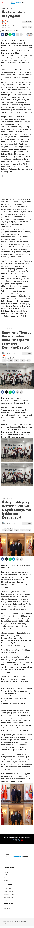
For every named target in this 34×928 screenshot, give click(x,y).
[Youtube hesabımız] (22, 840)
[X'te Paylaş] (6, 34)
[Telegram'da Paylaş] (13, 34)
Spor (30, 27)
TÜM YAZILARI (27, 22)
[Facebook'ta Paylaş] (2, 34)
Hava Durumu (8, 889)
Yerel (28, 360)
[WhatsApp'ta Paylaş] (10, 34)
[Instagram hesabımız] (19, 840)
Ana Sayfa (7, 908)
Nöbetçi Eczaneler (9, 894)
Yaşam (23, 360)
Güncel (10, 360)
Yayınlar (6, 900)
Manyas (6, 881)
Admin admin (11, 22)
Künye (6, 914)
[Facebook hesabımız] (13, 840)
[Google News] (29, 35)
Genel (4, 360)
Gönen (6, 878)
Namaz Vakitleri (8, 891)
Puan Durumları (8, 897)
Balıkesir (6, 872)
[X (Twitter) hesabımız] (16, 840)
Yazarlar (6, 911)
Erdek (5, 875)
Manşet (24, 27)
